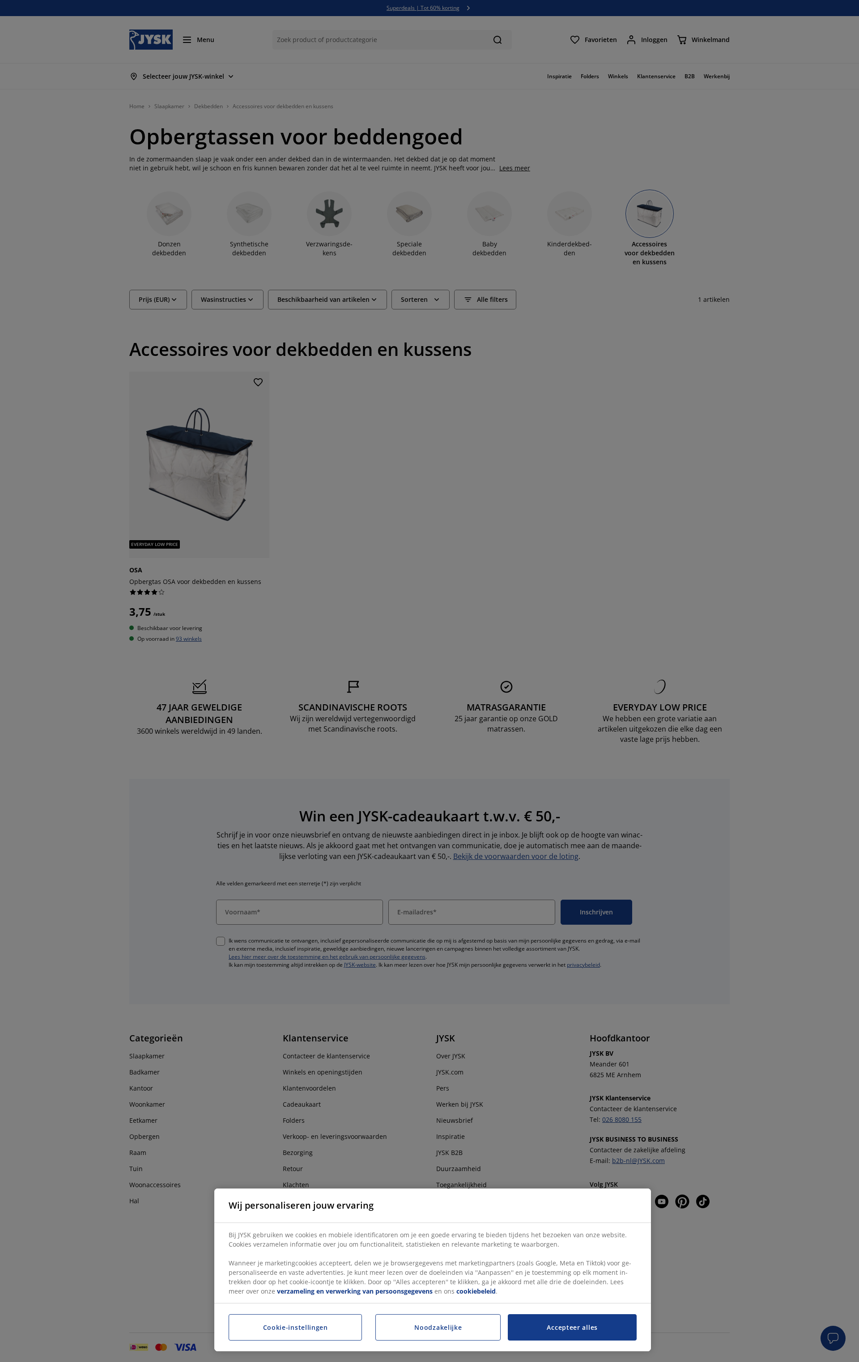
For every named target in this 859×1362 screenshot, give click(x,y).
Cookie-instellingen (295, 1327)
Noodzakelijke (438, 1327)
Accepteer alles (572, 1327)
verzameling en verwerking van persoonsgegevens (355, 1291)
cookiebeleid (476, 1291)
